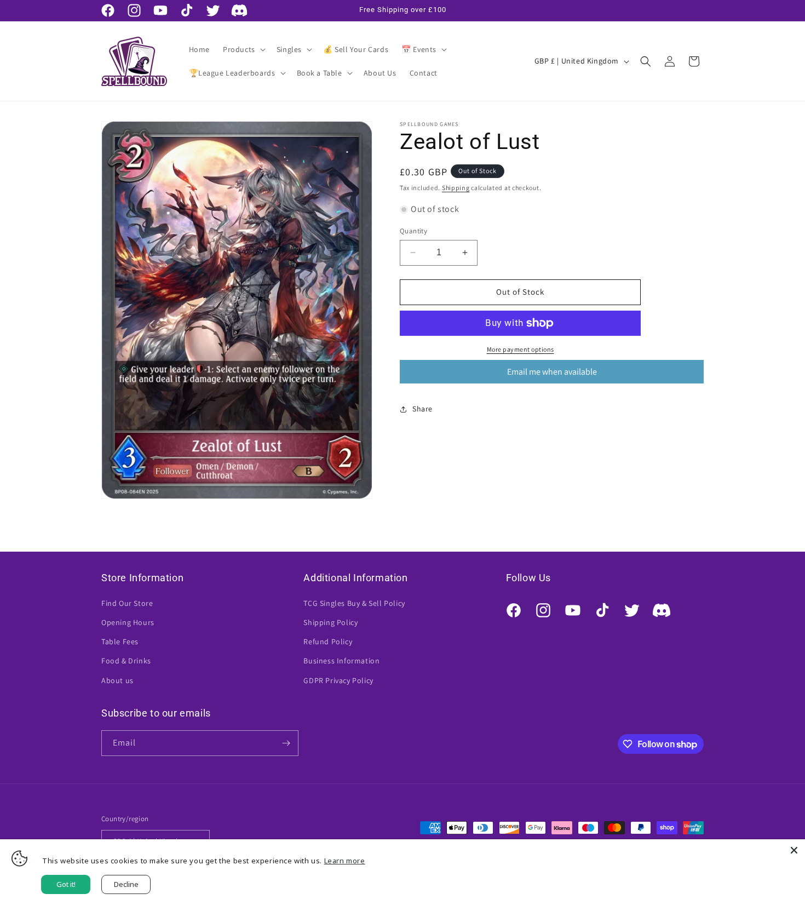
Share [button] (422, 409)
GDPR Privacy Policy (338, 680)
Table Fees (120, 641)
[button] (243, 49)
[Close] (794, 850)
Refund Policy (327, 641)
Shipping (456, 188)
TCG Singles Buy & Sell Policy (354, 603)
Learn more (344, 861)
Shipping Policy (330, 622)
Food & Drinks (126, 661)
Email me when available (552, 371)
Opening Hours (127, 622)
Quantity (413, 231)
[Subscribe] (286, 743)
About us (117, 680)
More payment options (520, 349)
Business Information (341, 661)
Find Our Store (127, 603)
